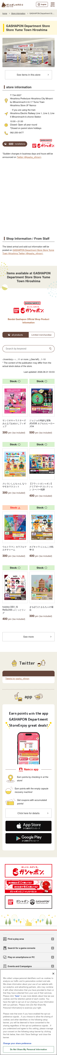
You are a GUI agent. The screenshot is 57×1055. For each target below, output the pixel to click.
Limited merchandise (41, 334)
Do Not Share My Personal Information (28, 1049)
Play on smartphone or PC (21, 957)
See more (28, 636)
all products (17, 334)
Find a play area (16, 939)
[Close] (53, 973)
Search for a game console (21, 948)
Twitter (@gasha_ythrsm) (29, 157)
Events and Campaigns (20, 966)
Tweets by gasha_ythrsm (17, 678)
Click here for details (28, 813)
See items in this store (28, 74)
